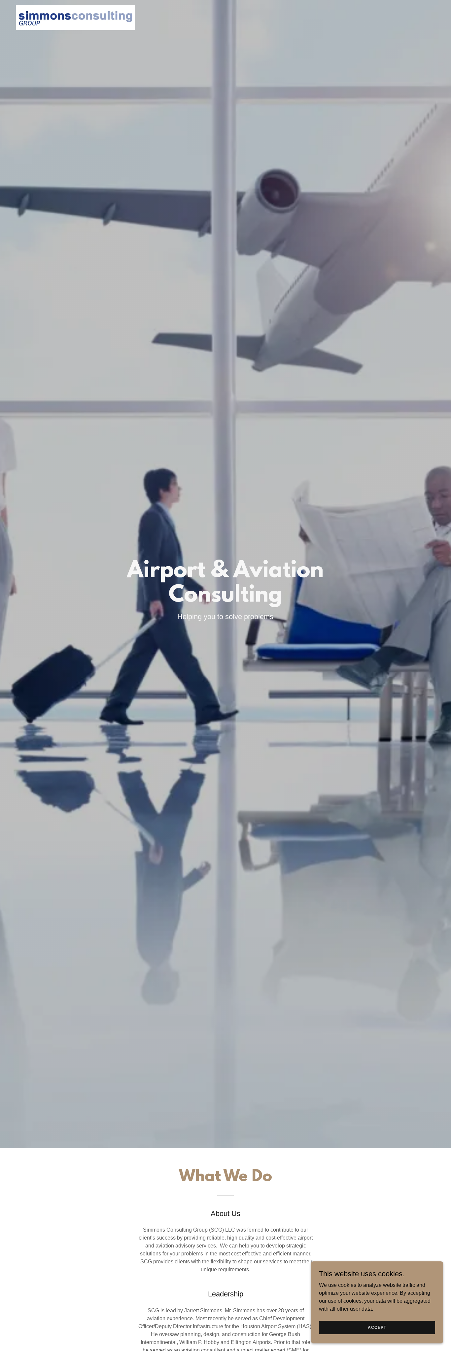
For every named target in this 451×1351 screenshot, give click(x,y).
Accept (377, 1327)
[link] (75, 17)
